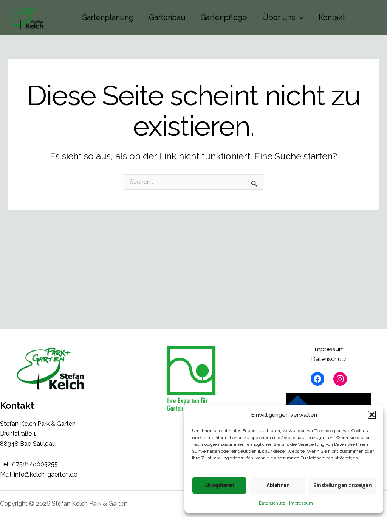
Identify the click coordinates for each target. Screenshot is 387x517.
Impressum (301, 503)
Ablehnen (277, 485)
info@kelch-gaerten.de (45, 474)
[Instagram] (340, 379)
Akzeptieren (219, 485)
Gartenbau (167, 17)
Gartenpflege (224, 17)
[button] (372, 415)
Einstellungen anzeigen (342, 485)
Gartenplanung (108, 17)
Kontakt (332, 17)
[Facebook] (317, 379)
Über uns (278, 17)
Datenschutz (272, 503)
